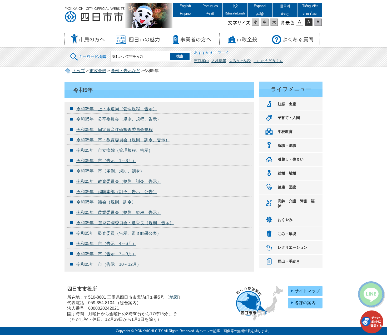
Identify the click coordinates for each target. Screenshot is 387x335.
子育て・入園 (289, 118)
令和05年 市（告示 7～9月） (106, 254)
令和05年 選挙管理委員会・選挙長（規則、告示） (125, 223)
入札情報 (218, 61)
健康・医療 (287, 187)
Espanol (260, 6)
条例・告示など (125, 70)
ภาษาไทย (310, 14)
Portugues (210, 6)
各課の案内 (305, 303)
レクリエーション (292, 247)
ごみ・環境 (287, 234)
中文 (235, 6)
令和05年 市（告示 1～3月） (106, 160)
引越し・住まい (291, 159)
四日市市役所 (94, 15)
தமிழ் (260, 14)
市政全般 (98, 70)
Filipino (185, 14)
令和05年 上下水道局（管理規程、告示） (116, 109)
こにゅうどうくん (268, 61)
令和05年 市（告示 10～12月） (108, 264)
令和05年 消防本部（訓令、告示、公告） (116, 191)
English (185, 6)
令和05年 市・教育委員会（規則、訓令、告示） (123, 140)
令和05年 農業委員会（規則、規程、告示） (118, 212)
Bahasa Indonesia (235, 13)
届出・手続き (289, 261)
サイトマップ (307, 291)
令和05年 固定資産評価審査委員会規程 (114, 129)
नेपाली (210, 14)
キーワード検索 (88, 53)
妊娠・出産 (287, 104)
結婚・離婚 (287, 173)
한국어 (285, 6)
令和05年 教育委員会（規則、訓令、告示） (118, 181)
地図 (174, 297)
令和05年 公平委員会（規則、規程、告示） (118, 119)
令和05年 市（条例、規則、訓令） (110, 171)
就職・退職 (287, 145)
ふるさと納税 (240, 61)
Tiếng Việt (310, 6)
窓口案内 (201, 61)
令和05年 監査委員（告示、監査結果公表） (118, 233)
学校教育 (285, 131)
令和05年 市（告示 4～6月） (106, 243)
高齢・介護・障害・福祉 (296, 203)
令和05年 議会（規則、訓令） (106, 202)
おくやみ (285, 220)
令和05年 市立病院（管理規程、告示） (114, 150)
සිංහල (285, 14)
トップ (78, 70)
